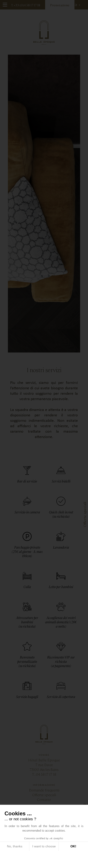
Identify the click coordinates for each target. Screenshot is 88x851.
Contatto (44, 799)
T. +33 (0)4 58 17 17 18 (25, 5)
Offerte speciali (44, 794)
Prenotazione (59, 5)
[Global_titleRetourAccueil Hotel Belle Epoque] (44, 32)
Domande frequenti (44, 790)
